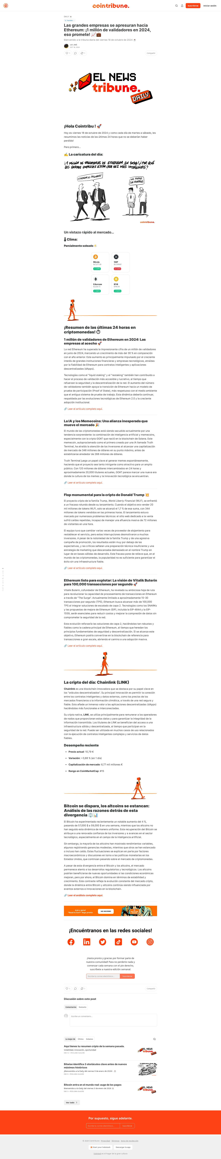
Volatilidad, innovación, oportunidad (80, 1050)
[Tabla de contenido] (3, 579)
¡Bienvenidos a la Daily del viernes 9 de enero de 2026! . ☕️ (90, 1071)
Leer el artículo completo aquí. (85, 408)
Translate (70, 20)
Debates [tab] (89, 1039)
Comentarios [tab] (70, 1007)
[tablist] (76, 1007)
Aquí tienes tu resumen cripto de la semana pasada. (94, 1046)
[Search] (176, 5)
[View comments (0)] (75, 53)
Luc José (73, 45)
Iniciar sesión (209, 5)
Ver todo (70, 1102)
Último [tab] (81, 1039)
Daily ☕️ (68, 16)
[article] (110, 1051)
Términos (115, 1141)
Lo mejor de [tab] (70, 1039)
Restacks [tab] (82, 1007)
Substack (97, 1153)
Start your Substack (101, 1147)
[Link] (60, 126)
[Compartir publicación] (182, 5)
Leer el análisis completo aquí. (85, 895)
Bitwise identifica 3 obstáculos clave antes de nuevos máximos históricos (95, 1066)
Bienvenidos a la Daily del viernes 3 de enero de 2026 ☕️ (89, 1088)
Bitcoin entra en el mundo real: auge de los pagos (92, 1084)
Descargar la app (123, 1147)
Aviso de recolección (129, 1141)
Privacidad (105, 1141)
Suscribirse (193, 5)
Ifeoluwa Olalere (77, 1053)
